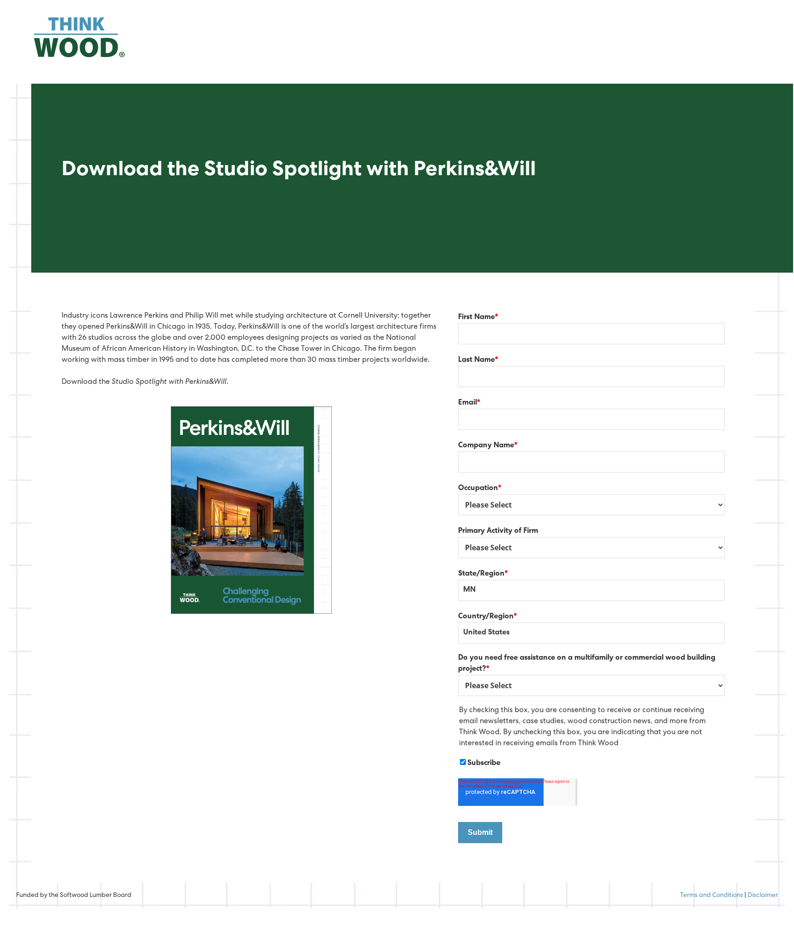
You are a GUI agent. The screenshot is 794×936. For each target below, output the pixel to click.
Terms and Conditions (711, 895)
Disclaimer (763, 895)
